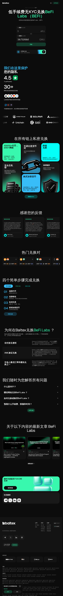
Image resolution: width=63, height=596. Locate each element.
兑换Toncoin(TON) (48, 568)
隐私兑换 (27, 286)
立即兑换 (56, 3)
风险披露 (49, 530)
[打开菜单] (51, 3)
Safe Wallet (9, 595)
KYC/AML (49, 525)
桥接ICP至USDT (24, 581)
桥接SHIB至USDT (25, 580)
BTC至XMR (33, 576)
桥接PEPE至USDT (45, 581)
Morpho (39, 588)
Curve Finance (38, 587)
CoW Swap (34, 587)
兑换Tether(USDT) (20, 568)
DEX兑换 (8, 286)
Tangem (19, 595)
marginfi (24, 588)
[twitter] (10, 537)
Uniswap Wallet (31, 595)
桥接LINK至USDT (12, 583)
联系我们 (43, 528)
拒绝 (17, 591)
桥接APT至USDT (52, 580)
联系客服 (10, 488)
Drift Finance (44, 587)
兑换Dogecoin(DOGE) (6, 569)
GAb (42, 39)
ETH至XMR (38, 576)
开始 (31, 44)
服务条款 (49, 527)
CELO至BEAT (4, 576)
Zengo (36, 595)
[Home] (5, 3)
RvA (42, 31)
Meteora (35, 588)
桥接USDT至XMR (5, 580)
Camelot (25, 587)
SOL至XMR (43, 576)
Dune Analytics (49, 587)
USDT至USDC (14, 576)
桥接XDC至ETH (19, 580)
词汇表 (42, 525)
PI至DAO (9, 576)
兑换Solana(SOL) (35, 568)
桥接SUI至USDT (5, 581)
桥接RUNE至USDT (38, 581)
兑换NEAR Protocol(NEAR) (50, 569)
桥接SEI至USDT (11, 581)
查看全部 (30, 463)
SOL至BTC (19, 576)
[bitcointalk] (21, 537)
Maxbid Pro (32, 588)
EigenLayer (57, 587)
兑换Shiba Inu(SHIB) (35, 569)
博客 (36, 527)
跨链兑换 (18, 286)
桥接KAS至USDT (31, 581)
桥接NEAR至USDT (32, 580)
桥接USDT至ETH (12, 580)
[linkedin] (16, 537)
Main (26, 7)
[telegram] (4, 537)
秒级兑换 (10, 314)
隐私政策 (6, 588)
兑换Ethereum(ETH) (12, 568)
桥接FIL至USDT (51, 581)
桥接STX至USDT (45, 580)
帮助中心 (43, 530)
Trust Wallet (26, 595)
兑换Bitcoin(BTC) (5, 568)
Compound (29, 587)
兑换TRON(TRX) (21, 569)
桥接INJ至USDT (39, 580)
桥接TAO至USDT (26, 583)
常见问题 (43, 527)
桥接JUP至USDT (19, 583)
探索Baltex (31, 196)
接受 (8, 591)
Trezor (22, 595)
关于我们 (37, 525)
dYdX (53, 587)
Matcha (28, 588)
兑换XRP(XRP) (41, 568)
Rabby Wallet (4, 595)
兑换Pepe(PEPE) (42, 569)
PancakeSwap (53, 588)
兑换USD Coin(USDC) (55, 568)
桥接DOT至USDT (5, 583)
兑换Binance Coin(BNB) (28, 568)
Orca (50, 588)
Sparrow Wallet (14, 595)
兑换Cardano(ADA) (14, 569)
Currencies (31, 7)
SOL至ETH (24, 576)
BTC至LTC (28, 576)
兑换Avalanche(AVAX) (28, 569)
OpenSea (46, 588)
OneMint (42, 588)
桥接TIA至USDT (18, 581)
